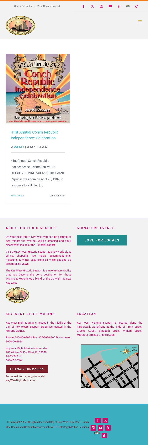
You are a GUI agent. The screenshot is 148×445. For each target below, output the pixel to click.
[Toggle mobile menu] (140, 22)
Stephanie (19, 146)
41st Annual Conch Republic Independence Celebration (31, 88)
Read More (16, 195)
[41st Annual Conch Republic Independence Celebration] (38, 88)
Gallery (45, 88)
